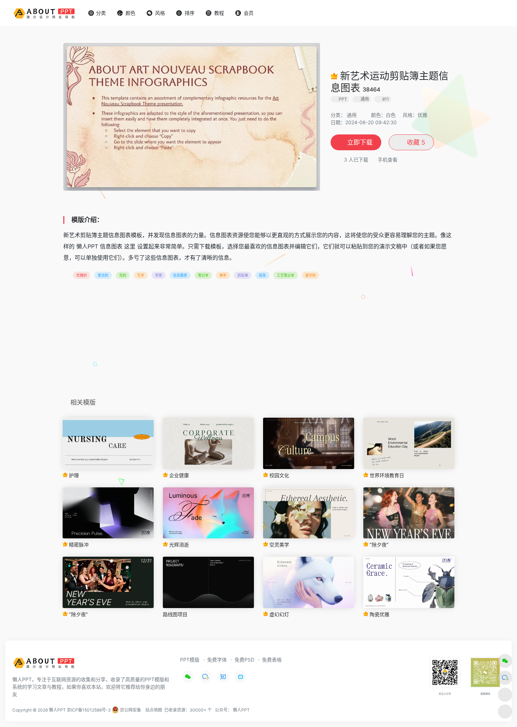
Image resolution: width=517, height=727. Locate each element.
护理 (73, 475)
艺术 (140, 275)
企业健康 (178, 475)
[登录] (494, 13)
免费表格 (272, 660)
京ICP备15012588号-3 (89, 710)
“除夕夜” (378, 545)
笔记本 (203, 275)
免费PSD (244, 660)
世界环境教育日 (386, 475)
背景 (158, 275)
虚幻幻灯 (278, 614)
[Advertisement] (258, 341)
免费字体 (217, 660)
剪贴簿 (242, 275)
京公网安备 (130, 710)
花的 (122, 275)
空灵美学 (278, 545)
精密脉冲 (78, 545)
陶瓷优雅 (378, 614)
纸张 (262, 275)
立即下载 (359, 142)
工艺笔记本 (285, 275)
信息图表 (180, 275)
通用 (352, 115)
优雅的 (81, 275)
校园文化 (278, 475)
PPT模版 (189, 660)
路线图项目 (175, 614)
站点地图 (153, 710)
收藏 (415, 142)
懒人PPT (241, 710)
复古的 (103, 275)
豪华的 (310, 275)
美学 (222, 275)
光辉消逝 (178, 545)
